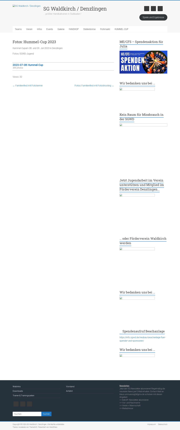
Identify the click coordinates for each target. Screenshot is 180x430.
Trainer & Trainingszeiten (23, 395)
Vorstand (70, 386)
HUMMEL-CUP (121, 29)
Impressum (151, 424)
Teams (18, 29)
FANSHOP (74, 29)
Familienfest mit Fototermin (28, 85)
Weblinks (17, 386)
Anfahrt (69, 391)
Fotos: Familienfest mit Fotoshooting (94, 85)
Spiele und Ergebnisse (153, 17)
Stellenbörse (89, 29)
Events (49, 29)
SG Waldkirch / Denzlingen (75, 8)
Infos (39, 29)
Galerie (61, 29)
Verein (29, 29)
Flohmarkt (105, 29)
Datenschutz (162, 424)
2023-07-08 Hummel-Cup (28, 65)
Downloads (18, 391)
